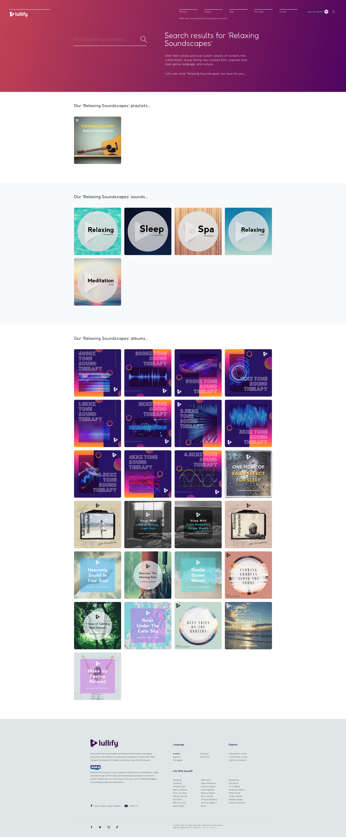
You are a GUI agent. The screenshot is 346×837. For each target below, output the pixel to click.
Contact (283, 12)
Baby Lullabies (180, 790)
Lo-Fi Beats (234, 786)
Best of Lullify (179, 803)
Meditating (234, 780)
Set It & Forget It (209, 803)
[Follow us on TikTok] (117, 827)
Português (177, 760)
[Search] (334, 12)
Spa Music (234, 783)
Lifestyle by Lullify (238, 754)
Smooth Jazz (179, 786)
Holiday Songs (235, 799)
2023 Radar (178, 806)
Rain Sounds (207, 796)
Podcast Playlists (237, 803)
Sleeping (177, 780)
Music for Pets (180, 793)
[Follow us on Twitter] (100, 827)
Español (177, 757)
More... (204, 806)
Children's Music (237, 790)
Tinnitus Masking (209, 799)
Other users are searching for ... (204, 18)
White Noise (234, 793)
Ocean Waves (235, 796)
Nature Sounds (180, 796)
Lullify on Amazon (237, 760)
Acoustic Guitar (208, 786)
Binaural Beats (208, 793)
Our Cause (259, 12)
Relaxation (206, 780)
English (176, 754)
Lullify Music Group (238, 757)
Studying (177, 783)
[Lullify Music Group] (18, 14)
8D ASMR (177, 799)
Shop (231, 12)
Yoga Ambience (208, 783)
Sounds (207, 12)
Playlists (183, 12)
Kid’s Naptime (207, 790)
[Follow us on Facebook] (91, 827)
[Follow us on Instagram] (108, 827)
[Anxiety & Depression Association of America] (96, 769)
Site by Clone (208, 827)
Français (204, 754)
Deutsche (204, 757)
